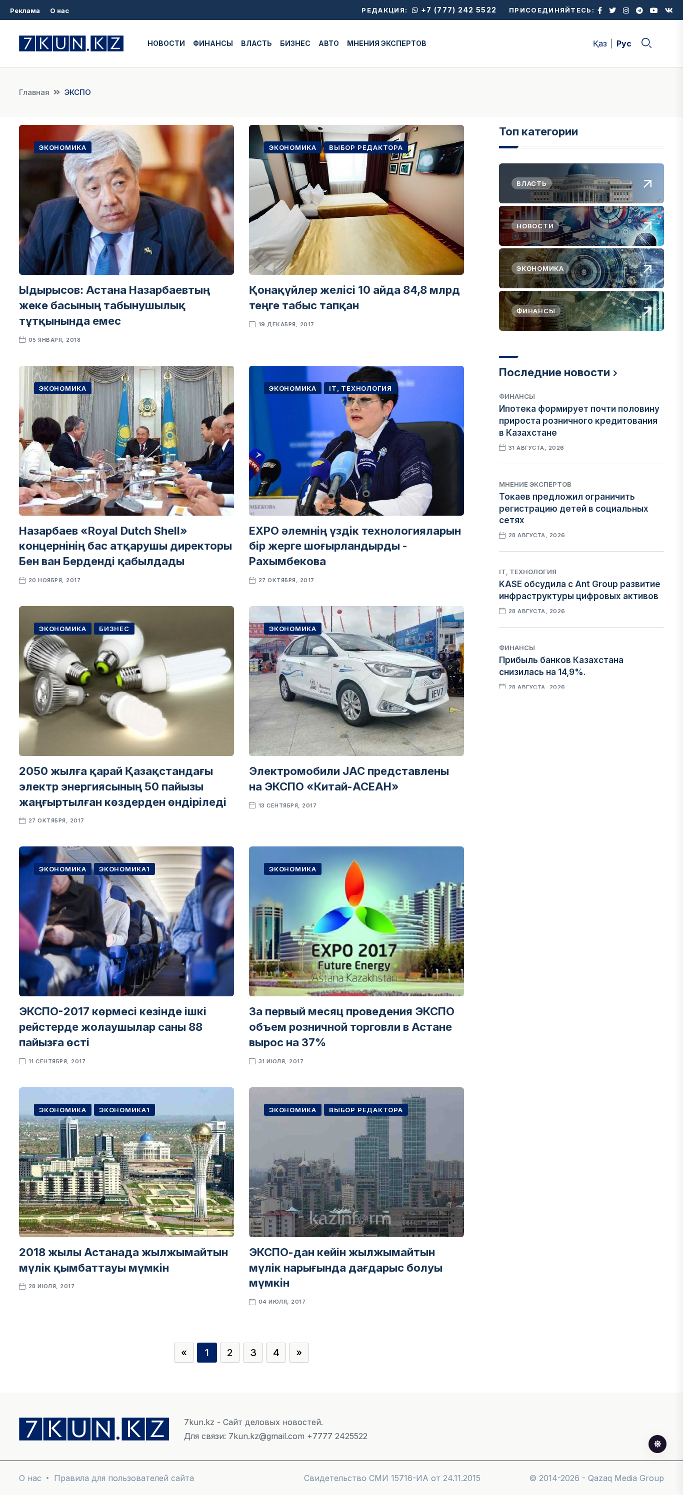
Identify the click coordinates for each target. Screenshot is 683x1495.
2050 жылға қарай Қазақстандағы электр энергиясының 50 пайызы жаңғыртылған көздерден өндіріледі (122, 786)
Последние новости (554, 372)
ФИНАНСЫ (213, 43)
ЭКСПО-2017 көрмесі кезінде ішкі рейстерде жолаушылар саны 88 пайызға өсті (112, 1027)
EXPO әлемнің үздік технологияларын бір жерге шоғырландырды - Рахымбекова (355, 546)
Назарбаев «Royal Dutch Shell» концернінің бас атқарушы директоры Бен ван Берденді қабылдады (125, 546)
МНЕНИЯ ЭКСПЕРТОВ (386, 43)
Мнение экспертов (535, 484)
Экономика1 (124, 869)
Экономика (62, 147)
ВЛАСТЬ (256, 43)
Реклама (25, 10)
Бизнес (114, 629)
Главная (34, 92)
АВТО (328, 43)
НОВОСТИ (166, 43)
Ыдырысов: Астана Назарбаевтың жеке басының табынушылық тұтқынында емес (114, 305)
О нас (59, 10)
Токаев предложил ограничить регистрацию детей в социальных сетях (573, 509)
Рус (624, 43)
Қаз (600, 43)
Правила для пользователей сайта (124, 1478)
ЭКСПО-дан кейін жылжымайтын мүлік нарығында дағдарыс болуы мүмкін (345, 1268)
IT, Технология (360, 388)
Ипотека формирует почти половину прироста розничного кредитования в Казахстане (579, 421)
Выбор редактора (366, 147)
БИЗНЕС (295, 43)
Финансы (517, 396)
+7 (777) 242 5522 (457, 9)
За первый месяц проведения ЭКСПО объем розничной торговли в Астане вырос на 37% (351, 1027)
